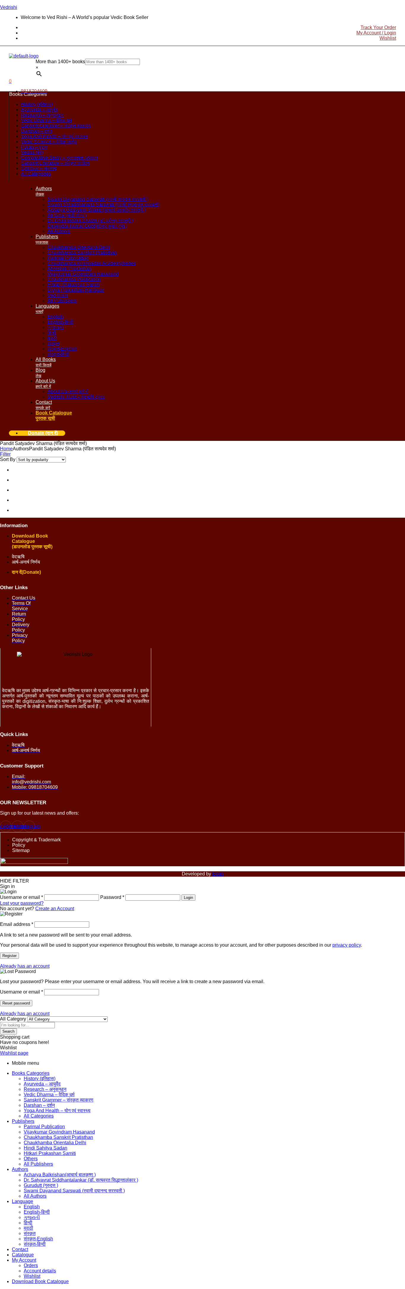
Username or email (21, 991)
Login (188, 897)
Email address (16, 924)
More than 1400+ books (60, 61)
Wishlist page (14, 1053)
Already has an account (25, 966)
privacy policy (346, 945)
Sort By (7, 459)
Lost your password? (22, 903)
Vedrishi (8, 7)
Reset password (16, 1003)
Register (9, 955)
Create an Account (54, 908)
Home (6, 448)
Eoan (218, 873)
